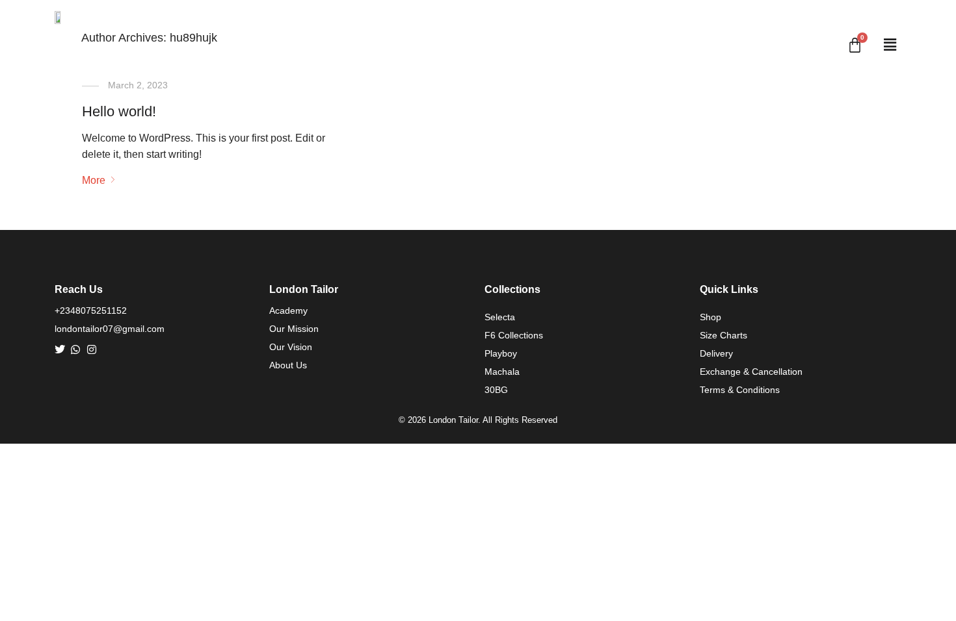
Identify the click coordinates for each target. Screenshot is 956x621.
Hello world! (119, 111)
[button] (890, 45)
